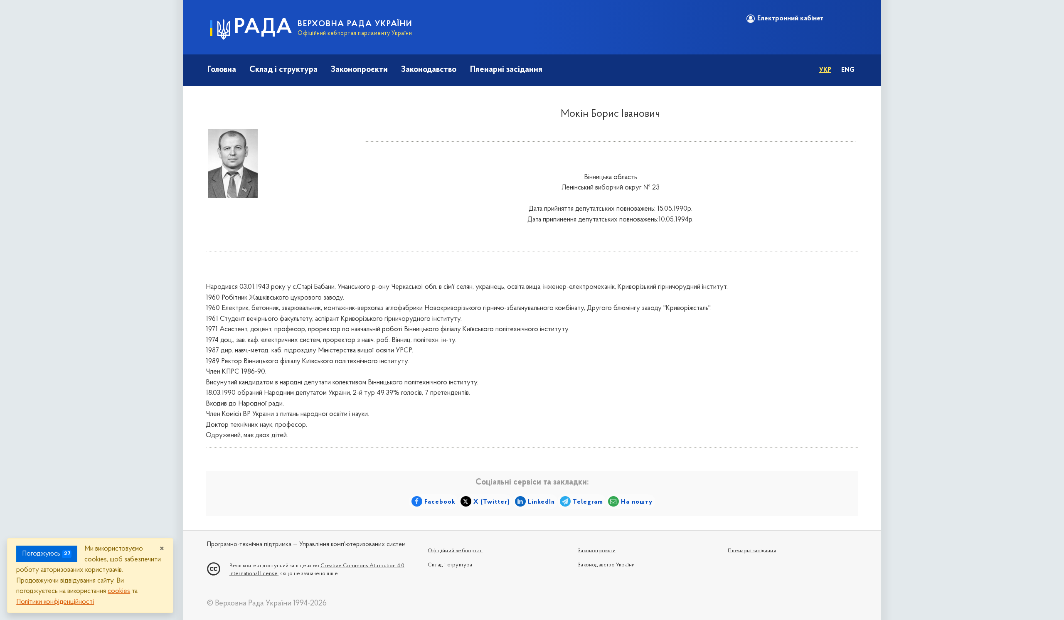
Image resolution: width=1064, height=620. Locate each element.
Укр (825, 70)
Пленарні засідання (506, 70)
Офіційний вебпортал (455, 551)
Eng (848, 70)
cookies (119, 591)
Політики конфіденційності (55, 601)
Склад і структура (283, 70)
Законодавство (428, 70)
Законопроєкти (359, 70)
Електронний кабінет (790, 18)
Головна (221, 70)
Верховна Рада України (253, 604)
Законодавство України (606, 565)
